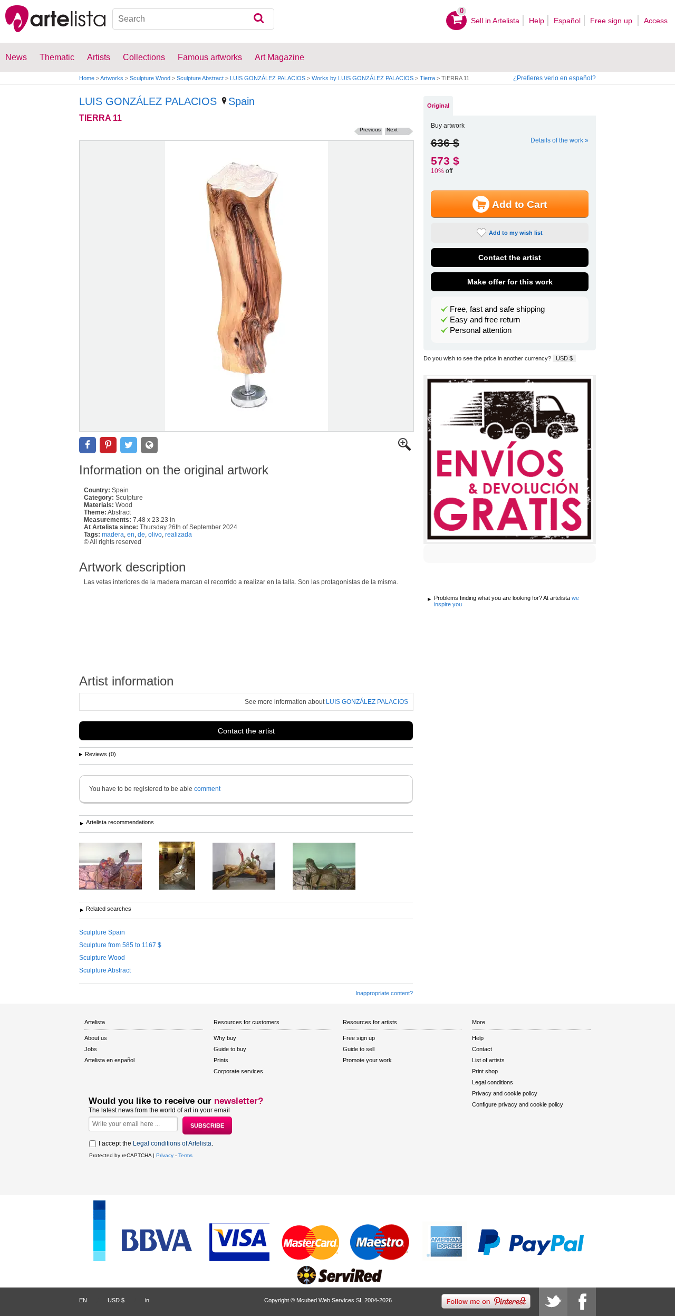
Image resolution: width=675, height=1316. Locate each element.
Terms (185, 1155)
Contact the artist (246, 731)
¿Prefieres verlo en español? (554, 78)
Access (656, 20)
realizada (178, 534)
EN (83, 1300)
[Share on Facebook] (87, 445)
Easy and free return (485, 320)
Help (536, 20)
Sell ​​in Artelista (495, 20)
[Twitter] (553, 1302)
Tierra (427, 78)
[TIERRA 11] (246, 286)
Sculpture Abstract (200, 78)
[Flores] (118, 867)
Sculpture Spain (102, 932)
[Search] (258, 19)
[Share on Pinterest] (108, 445)
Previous (370, 129)
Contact (482, 1049)
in (147, 1300)
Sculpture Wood (150, 78)
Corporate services (238, 1071)
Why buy (225, 1038)
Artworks (111, 78)
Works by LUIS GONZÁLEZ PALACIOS (362, 78)
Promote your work (367, 1060)
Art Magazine (279, 57)
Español (567, 20)
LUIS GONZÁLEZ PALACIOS (267, 78)
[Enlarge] (404, 448)
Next (392, 129)
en (130, 534)
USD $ (564, 358)
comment (207, 789)
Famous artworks (210, 57)
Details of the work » (560, 140)
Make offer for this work (510, 282)
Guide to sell (358, 1049)
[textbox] (193, 19)
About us (95, 1038)
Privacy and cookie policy (504, 1093)
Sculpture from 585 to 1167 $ (120, 945)
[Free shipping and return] (509, 459)
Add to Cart (519, 204)
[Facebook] (581, 1302)
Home (86, 78)
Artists (98, 57)
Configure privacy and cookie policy (517, 1104)
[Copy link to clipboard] (149, 445)
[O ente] (185, 866)
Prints (221, 1060)
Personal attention (481, 330)
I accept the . (156, 1143)
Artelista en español (109, 1060)
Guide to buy (230, 1049)
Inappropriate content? (384, 993)
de (141, 534)
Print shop (485, 1071)
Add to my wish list (516, 233)
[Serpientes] (252, 867)
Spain (241, 101)
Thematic (57, 57)
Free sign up (612, 20)
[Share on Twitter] (128, 445)
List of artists (488, 1060)
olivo (155, 534)
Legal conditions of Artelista (172, 1143)
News (16, 57)
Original (438, 105)
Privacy (164, 1155)
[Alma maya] (332, 867)
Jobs (90, 1049)
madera (113, 534)
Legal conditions (492, 1082)
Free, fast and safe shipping (497, 309)
